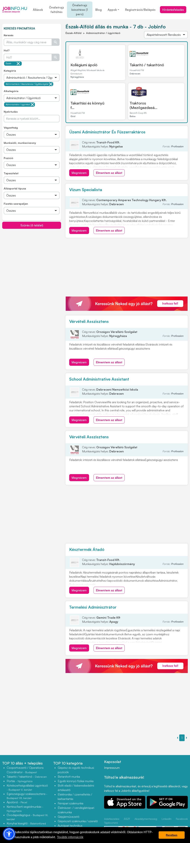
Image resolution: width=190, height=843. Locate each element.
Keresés (8, 35)
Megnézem (79, 173)
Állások (38, 10)
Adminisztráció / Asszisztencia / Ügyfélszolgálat (27, 84)
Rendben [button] (171, 835)
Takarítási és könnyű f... (87, 105)
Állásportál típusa (15, 188)
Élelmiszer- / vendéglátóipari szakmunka (76, 810)
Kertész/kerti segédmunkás (25, 808)
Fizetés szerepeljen (16, 203)
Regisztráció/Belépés (140, 10)
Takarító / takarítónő (147, 65)
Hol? (6, 50)
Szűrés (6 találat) (31, 225)
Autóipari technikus (70, 825)
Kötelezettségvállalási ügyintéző (27, 787)
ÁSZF (127, 818)
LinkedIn (166, 818)
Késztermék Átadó (86, 549)
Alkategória (11, 91)
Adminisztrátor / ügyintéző (18, 104)
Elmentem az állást (109, 173)
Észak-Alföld (9, 64)
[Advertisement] (32, 255)
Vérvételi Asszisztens (89, 321)
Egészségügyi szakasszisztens (27, 796)
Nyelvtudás (11, 111)
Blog (98, 10)
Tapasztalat (11, 173)
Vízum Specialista (85, 189)
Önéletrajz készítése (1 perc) (79, 9)
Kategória (10, 70)
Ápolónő (17, 802)
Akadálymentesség (146, 818)
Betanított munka (69, 776)
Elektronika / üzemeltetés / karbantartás (75, 797)
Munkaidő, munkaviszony (20, 142)
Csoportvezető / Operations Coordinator (25, 770)
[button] (9, 834)
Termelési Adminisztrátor (93, 607)
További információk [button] (70, 837)
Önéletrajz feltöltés (56, 10)
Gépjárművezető (68, 817)
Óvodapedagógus (27, 817)
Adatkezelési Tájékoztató (111, 820)
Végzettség (11, 127)
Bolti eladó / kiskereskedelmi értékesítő (76, 788)
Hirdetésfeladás (173, 10)
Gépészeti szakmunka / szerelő (78, 821)
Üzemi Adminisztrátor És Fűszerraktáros (107, 131)
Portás (19, 781)
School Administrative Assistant (99, 379)
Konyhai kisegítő (26, 823)
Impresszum (112, 768)
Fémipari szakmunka (70, 803)
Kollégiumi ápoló (84, 65)
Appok (112, 10)
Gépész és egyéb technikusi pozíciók (76, 770)
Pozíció (8, 158)
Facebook (182, 818)
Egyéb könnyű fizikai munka (76, 781)
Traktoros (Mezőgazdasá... (143, 105)
